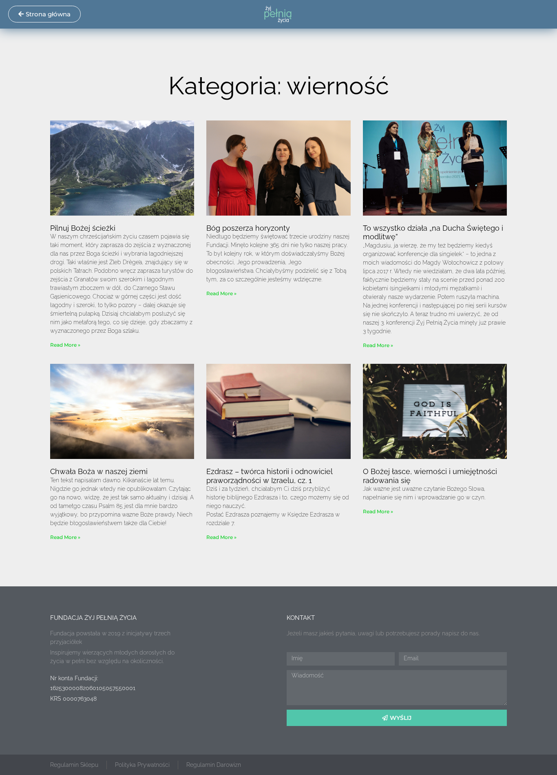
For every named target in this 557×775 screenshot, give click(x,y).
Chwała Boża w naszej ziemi (99, 471)
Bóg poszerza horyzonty (248, 228)
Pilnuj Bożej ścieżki (82, 228)
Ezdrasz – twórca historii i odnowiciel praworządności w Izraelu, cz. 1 (269, 476)
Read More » (65, 345)
